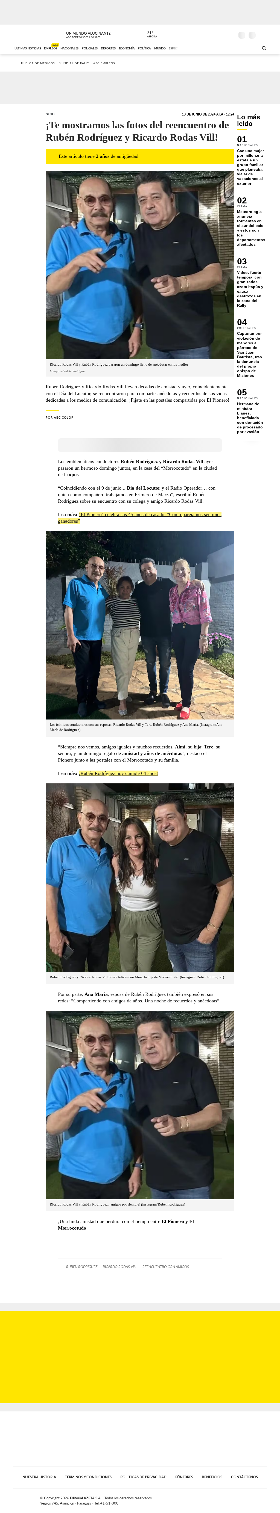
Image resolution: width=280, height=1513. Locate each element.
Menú (262, 34)
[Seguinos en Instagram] (230, 34)
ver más (149, 34)
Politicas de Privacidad (143, 1477)
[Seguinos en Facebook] (206, 34)
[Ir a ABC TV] (210, 48)
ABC (27, 34)
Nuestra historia (39, 1477)
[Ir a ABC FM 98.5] (247, 48)
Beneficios (212, 1477)
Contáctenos (244, 1477)
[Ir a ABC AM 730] (226, 48)
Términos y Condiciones (88, 1477)
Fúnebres (184, 1477)
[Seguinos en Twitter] (214, 34)
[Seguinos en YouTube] (222, 34)
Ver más (252, 163)
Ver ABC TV (93, 34)
